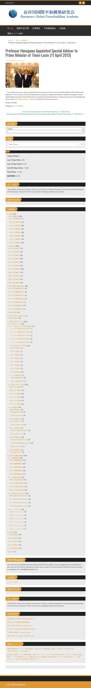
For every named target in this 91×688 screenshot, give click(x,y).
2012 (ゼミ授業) (15, 400)
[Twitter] (83, 2)
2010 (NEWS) (13, 541)
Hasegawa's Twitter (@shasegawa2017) (21, 618)
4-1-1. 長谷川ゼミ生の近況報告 (20, 326)
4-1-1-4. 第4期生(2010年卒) (20, 332)
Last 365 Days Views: (15, 168)
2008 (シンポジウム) (16, 512)
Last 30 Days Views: (15, 164)
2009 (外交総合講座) (16, 483)
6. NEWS (10, 532)
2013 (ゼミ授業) (15, 404)
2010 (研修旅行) (15, 419)
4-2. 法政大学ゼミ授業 (16, 384)
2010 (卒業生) (15, 351)
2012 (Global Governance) (18, 506)
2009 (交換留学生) (17, 377)
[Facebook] (80, 2)
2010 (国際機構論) (15, 467)
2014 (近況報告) (14, 252)
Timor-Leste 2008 (17, 415)
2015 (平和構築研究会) (16, 295)
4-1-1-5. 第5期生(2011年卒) (20, 335)
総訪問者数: (11, 176)
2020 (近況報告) (14, 272)
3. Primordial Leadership (15, 316)
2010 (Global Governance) (18, 499)
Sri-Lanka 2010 (16, 421)
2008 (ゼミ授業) (15, 387)
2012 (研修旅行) (15, 437)
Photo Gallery (13, 318)
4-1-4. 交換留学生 (15, 375)
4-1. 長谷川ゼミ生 (14, 324)
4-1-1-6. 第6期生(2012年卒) (20, 339)
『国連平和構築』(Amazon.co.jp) (18, 632)
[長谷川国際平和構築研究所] (45, 15)
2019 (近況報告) (14, 269)
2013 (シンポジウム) (16, 529)
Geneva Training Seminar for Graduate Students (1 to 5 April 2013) (45, 112)
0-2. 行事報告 (13, 216)
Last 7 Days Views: (14, 160)
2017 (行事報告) (15, 218)
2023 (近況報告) (14, 282)
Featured (10, 552)
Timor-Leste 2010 (17, 424)
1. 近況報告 (11, 246)
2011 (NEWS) (13, 545)
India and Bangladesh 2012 (20, 443)
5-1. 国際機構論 (13, 458)
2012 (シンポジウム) (16, 525)
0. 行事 (9, 214)
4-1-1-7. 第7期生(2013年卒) (20, 342)
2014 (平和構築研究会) (16, 292)
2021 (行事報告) (15, 232)
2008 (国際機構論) (15, 460)
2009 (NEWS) (13, 538)
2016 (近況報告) (14, 258)
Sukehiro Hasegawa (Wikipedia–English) (21, 629)
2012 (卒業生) (15, 358)
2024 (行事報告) (15, 242)
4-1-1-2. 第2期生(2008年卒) (20, 328)
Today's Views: (13, 156)
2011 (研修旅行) (15, 428)
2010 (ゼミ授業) (15, 394)
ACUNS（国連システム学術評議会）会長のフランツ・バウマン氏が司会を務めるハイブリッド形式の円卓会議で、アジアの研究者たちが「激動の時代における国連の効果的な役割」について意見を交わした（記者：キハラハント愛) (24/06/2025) (44, 656)
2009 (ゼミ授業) (15, 390)
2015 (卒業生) (15, 368)
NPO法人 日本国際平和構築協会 (18, 622)
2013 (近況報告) (22, 40)
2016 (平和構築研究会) (16, 298)
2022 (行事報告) (15, 236)
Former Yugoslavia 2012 (19, 439)
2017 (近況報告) (14, 262)
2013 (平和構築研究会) (16, 288)
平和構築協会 (50, 28)
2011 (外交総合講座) (16, 486)
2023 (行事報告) (15, 239)
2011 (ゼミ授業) (15, 397)
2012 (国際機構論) (15, 474)
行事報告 (36, 28)
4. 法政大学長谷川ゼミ (15, 321)
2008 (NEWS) (13, 534)
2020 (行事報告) (15, 229)
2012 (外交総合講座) (16, 490)
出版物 (62, 28)
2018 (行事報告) (15, 222)
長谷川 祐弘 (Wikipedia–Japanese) (19, 625)
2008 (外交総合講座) (16, 479)
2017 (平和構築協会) (15, 302)
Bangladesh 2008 (17, 412)
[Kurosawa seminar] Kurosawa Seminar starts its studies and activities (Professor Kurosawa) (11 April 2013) (45, 114)
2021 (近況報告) (14, 276)
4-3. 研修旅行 (13, 407)
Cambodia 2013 (16, 452)
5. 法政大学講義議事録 (15, 455)
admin (13, 60)
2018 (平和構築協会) (15, 305)
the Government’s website (25, 99)
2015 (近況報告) (14, 255)
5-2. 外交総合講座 (14, 477)
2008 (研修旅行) (15, 410)
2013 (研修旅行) (15, 450)
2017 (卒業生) (15, 372)
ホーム (10, 28)
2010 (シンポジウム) (16, 518)
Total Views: (12, 172)
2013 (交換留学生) (17, 381)
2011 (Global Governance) (18, 502)
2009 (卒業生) (15, 348)
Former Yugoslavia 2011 (19, 430)
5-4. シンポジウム (14, 509)
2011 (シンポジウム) (16, 522)
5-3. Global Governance (16, 493)
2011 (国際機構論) (15, 470)
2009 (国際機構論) (15, 463)
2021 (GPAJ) (12, 312)
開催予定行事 (23, 28)
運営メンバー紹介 (15, 33)
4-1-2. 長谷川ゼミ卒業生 (18, 345)
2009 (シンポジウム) (16, 515)
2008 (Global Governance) (18, 496)
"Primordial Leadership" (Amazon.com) (21, 636)
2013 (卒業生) (15, 361)
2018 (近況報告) (14, 265)
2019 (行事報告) (15, 225)
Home (10, 40)
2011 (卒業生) (15, 355)
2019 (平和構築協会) (15, 309)
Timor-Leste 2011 (17, 434)
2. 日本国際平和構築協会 (16, 286)
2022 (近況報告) (14, 279)
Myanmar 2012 (16, 446)
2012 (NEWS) (13, 548)
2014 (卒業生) (15, 365)
